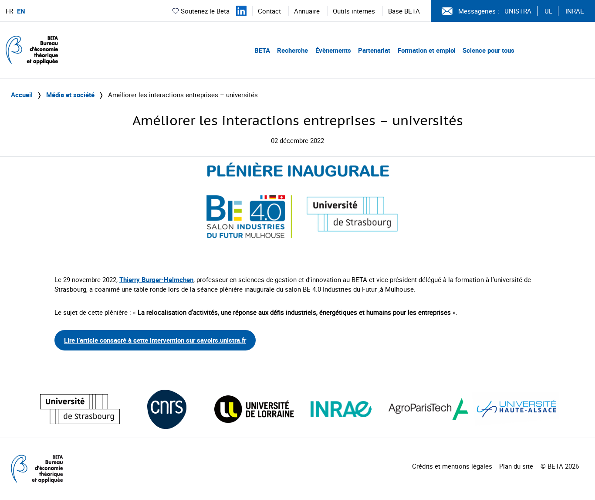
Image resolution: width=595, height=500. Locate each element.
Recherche (292, 50)
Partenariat (374, 50)
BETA (262, 50)
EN (21, 11)
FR (9, 11)
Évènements (333, 50)
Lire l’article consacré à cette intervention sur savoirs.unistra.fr (155, 340)
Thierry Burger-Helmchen (156, 279)
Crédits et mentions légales (452, 466)
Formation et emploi (427, 50)
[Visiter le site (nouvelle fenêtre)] (80, 409)
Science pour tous (488, 50)
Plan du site (516, 466)
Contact (269, 11)
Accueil (22, 94)
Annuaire (307, 11)
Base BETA (404, 11)
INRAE (574, 11)
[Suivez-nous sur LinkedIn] (241, 11)
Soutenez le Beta (205, 11)
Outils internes (354, 11)
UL (548, 11)
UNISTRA (517, 11)
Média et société (70, 94)
